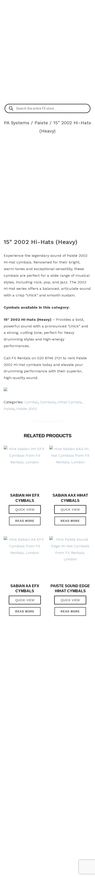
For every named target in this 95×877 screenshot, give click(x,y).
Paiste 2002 (26, 409)
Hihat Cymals (69, 402)
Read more (24, 521)
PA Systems (16, 122)
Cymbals (48, 402)
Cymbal (31, 402)
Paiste (41, 122)
